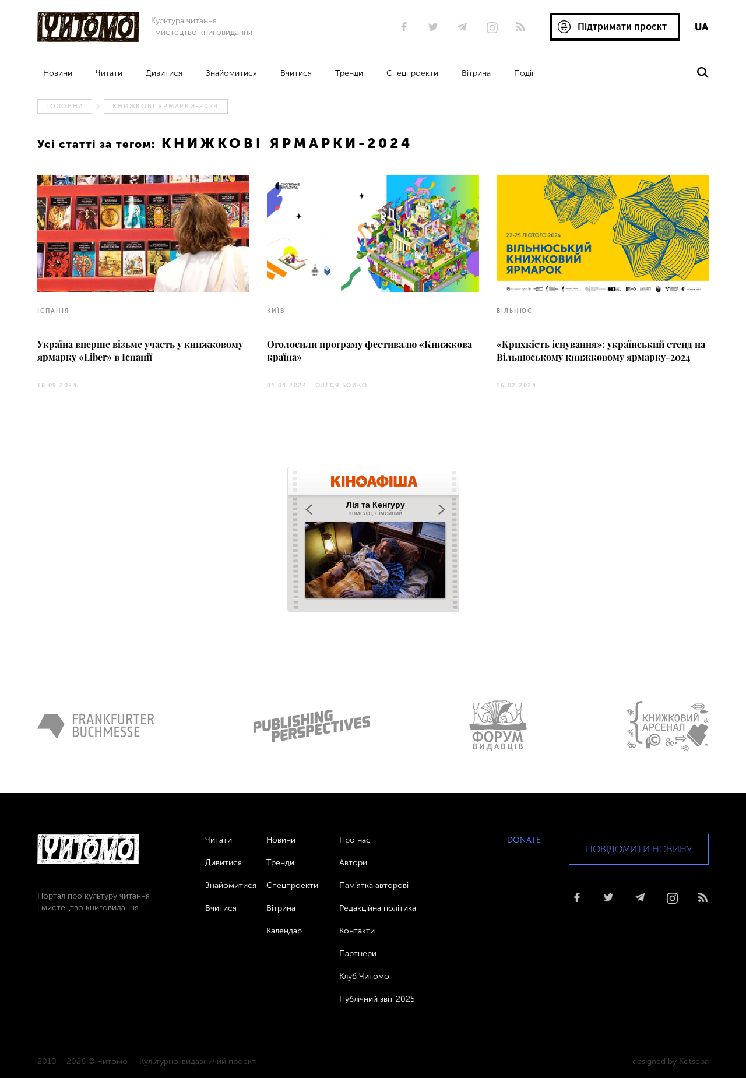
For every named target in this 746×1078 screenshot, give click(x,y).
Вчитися (296, 73)
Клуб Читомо (364, 976)
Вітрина (476, 73)
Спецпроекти (412, 73)
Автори (353, 863)
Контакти (357, 931)
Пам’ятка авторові (374, 885)
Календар (284, 931)
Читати (109, 73)
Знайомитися (231, 73)
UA (701, 27)
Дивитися (164, 73)
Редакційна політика (377, 908)
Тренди (349, 73)
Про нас (355, 840)
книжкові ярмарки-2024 (165, 106)
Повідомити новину (639, 849)
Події (523, 73)
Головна (64, 106)
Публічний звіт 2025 (377, 999)
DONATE (524, 840)
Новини (57, 73)
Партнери (357, 954)
